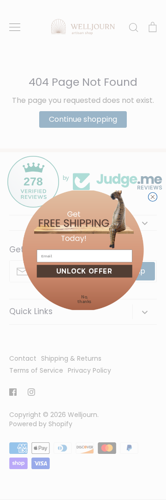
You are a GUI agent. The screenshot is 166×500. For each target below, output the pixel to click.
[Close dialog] (152, 196)
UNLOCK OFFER (84, 271)
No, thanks (84, 298)
